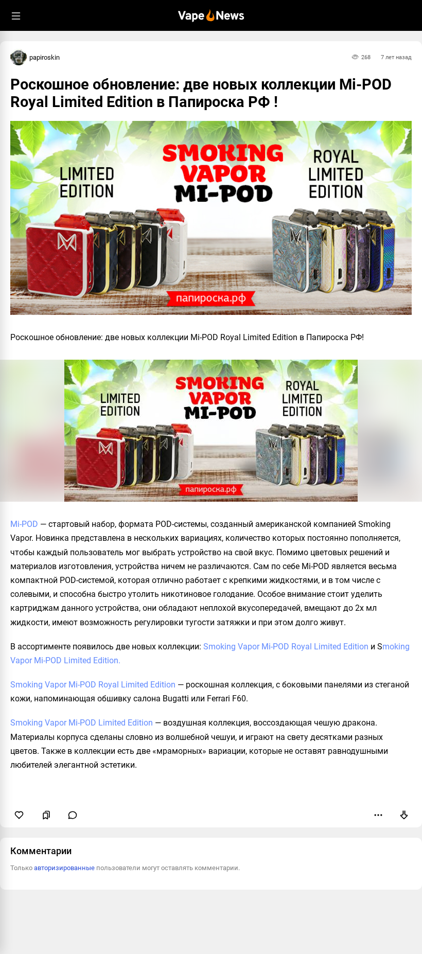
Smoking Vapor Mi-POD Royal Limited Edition (285, 646)
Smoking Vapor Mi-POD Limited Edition (81, 723)
